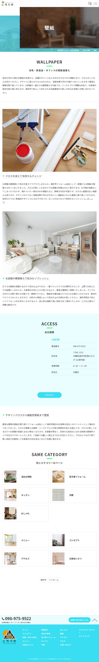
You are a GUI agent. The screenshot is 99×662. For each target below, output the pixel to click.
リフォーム (54, 579)
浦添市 (43, 579)
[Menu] (95, 3)
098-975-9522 (79, 346)
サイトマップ (84, 636)
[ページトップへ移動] (94, 620)
